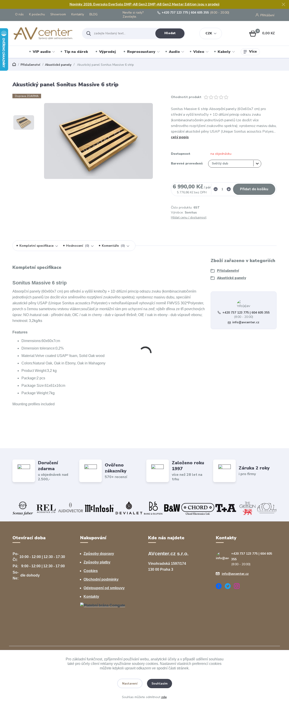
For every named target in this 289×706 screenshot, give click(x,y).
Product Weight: (34, 371)
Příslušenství (30, 65)
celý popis (180, 137)
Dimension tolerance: (38, 348)
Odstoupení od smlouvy (104, 588)
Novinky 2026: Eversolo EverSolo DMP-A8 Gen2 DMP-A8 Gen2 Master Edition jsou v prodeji (144, 4)
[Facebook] (220, 586)
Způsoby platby (97, 562)
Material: (28, 356)
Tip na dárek (76, 51)
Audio (174, 51)
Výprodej (107, 51)
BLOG (93, 14)
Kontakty (77, 14)
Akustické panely (58, 65)
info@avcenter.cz (245, 322)
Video (198, 51)
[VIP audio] (144, 508)
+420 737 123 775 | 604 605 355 (185, 13)
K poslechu (37, 14)
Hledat (170, 33)
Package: (29, 378)
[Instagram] (238, 586)
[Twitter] (229, 586)
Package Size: (33, 385)
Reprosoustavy (141, 51)
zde (164, 697)
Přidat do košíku (254, 189)
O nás (19, 14)
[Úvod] (43, 33)
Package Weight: (35, 393)
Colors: (27, 363)
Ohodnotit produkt (186, 97)
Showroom (58, 14)
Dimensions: (31, 341)
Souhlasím (159, 683)
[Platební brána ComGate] (102, 605)
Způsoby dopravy (99, 554)
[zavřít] (283, 4)
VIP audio (42, 51)
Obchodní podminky (101, 579)
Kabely (224, 51)
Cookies (91, 571)
